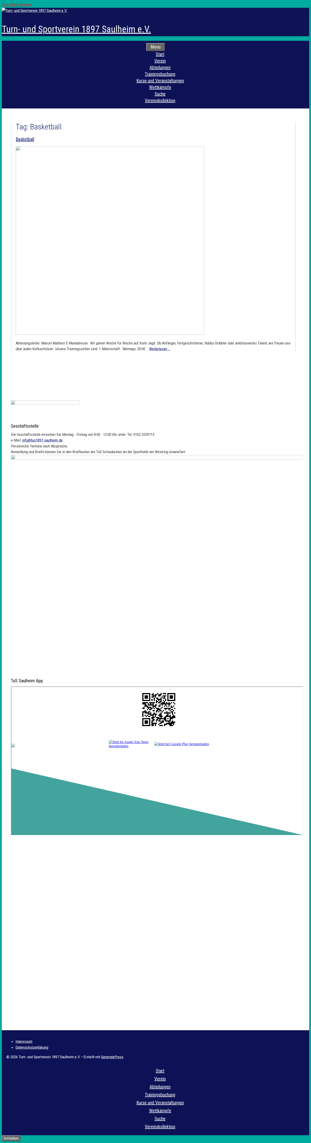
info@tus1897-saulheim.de (42, 440)
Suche (160, 94)
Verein (160, 61)
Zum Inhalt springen (17, 4)
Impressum (23, 1041)
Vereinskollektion (160, 100)
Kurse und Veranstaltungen (160, 80)
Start (160, 54)
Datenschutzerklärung (31, 1047)
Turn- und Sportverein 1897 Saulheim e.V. (76, 29)
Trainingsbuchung (160, 74)
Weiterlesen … (159, 349)
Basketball (25, 139)
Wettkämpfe (160, 87)
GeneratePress (112, 1057)
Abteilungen (160, 67)
